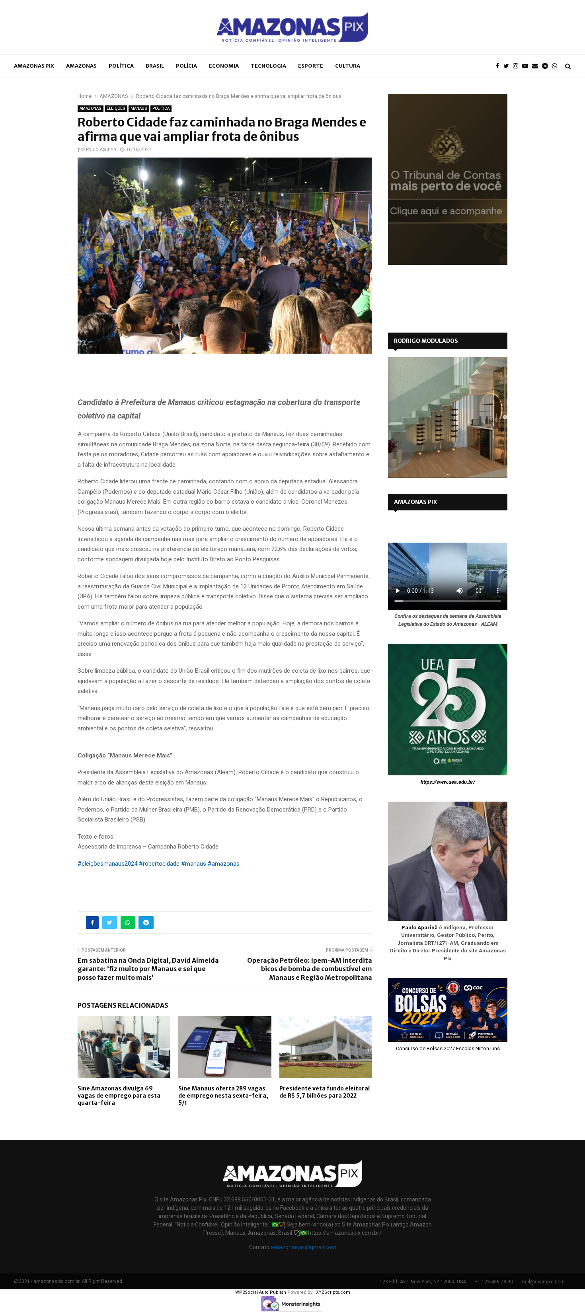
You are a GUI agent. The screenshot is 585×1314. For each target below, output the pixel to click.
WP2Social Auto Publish (260, 1292)
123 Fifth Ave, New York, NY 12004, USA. (423, 1282)
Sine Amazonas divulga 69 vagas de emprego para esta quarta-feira (119, 1095)
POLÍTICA (121, 65)
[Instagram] (517, 66)
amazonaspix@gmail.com (303, 1247)
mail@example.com (543, 1282)
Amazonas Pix (34, 65)
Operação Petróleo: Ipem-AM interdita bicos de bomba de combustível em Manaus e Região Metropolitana (309, 968)
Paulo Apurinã (420, 928)
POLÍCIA (186, 65)
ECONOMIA (224, 65)
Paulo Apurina (101, 149)
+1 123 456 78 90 (494, 1282)
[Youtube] (527, 66)
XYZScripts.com (333, 1292)
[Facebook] (499, 66)
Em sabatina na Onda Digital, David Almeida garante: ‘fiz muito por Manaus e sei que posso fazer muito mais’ (148, 968)
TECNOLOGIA (268, 65)
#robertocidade (159, 863)
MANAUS (139, 108)
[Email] (537, 66)
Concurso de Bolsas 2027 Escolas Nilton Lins (448, 1048)
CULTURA (347, 65)
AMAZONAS (81, 65)
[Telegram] (547, 66)
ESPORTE (310, 65)
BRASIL (155, 65)
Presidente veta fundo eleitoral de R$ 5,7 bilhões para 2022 (324, 1092)
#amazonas (224, 863)
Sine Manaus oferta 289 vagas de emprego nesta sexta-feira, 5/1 (223, 1095)
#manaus (193, 863)
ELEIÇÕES (116, 108)
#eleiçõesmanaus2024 (107, 863)
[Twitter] (508, 66)
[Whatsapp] (556, 66)
